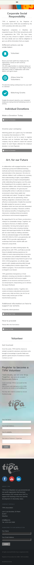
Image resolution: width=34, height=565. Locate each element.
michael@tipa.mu (21, 388)
